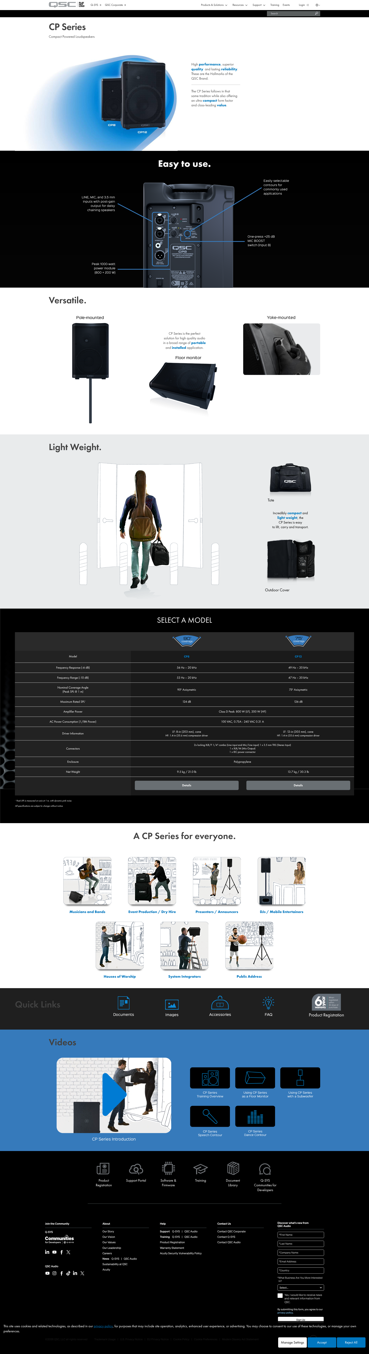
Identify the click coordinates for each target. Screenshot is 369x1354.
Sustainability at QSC (115, 1264)
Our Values (109, 1242)
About (106, 1224)
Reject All (351, 1342)
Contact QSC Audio (229, 1242)
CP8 (186, 656)
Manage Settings (292, 1342)
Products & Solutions (212, 5)
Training (274, 5)
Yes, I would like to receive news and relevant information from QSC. (303, 1298)
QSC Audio (51, 1266)
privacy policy (285, 1312)
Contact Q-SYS (226, 1237)
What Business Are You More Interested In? (300, 1279)
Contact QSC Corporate (231, 1231)
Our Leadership (111, 1248)
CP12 (298, 656)
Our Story (108, 1231)
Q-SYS (49, 1232)
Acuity (106, 1269)
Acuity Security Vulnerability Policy (181, 1253)
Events (286, 5)
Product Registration (172, 1242)
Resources (238, 5)
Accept (322, 1342)
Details (186, 785)
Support (257, 5)
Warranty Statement (172, 1248)
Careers (107, 1253)
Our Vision (108, 1237)
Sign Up (300, 1319)
